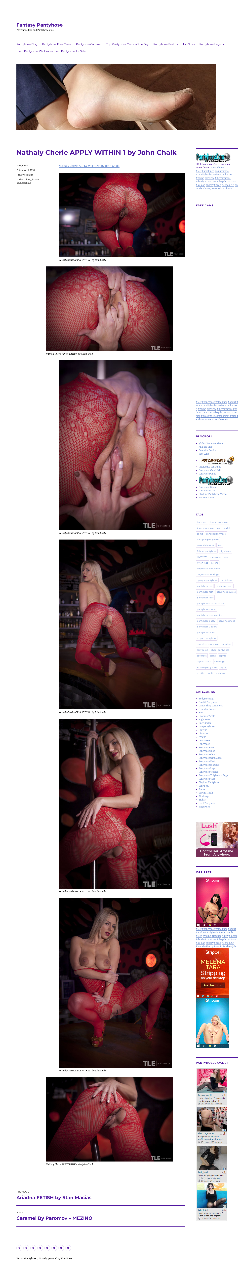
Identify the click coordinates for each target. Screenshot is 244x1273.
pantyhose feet (205, 591)
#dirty (218, 178)
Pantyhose (22, 165)
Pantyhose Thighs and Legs (213, 775)
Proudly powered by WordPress (55, 1258)
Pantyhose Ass (206, 747)
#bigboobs (206, 174)
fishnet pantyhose (206, 551)
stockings (219, 661)
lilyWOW (202, 557)
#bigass (226, 178)
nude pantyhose (219, 557)
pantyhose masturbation (210, 603)
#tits (220, 188)
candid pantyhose (216, 533)
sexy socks (202, 650)
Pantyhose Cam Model (210, 758)
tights (223, 667)
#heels (217, 185)
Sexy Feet (204, 785)
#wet (214, 188)
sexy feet (227, 644)
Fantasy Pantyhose (39, 25)
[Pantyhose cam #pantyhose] (216, 480)
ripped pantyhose (206, 638)
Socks (202, 789)
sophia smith (204, 661)
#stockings (208, 171)
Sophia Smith (206, 792)
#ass (233, 181)
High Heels (204, 719)
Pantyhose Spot (207, 490)
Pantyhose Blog (27, 44)
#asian (216, 174)
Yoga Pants (204, 806)
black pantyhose (219, 522)
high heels (225, 551)
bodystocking (23, 179)
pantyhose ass (204, 586)
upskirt (201, 673)
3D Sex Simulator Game (211, 443)
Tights (202, 799)
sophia (222, 655)
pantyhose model (206, 609)
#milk (223, 174)
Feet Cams (204, 453)
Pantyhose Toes (207, 778)
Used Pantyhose (207, 803)
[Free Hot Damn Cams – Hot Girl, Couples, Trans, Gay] (218, 460)
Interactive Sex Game (210, 466)
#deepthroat (223, 181)
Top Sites (189, 44)
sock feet (201, 655)
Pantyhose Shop (207, 487)
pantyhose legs (205, 597)
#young (200, 178)
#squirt (219, 171)
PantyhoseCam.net (89, 44)
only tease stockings (208, 574)
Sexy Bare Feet (206, 497)
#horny (207, 188)
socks (213, 655)
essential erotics (205, 545)
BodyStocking (206, 698)
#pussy (209, 185)
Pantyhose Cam (207, 754)
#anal (226, 171)
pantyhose (226, 580)
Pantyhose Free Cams (56, 44)
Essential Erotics (207, 450)
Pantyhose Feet (163, 44)
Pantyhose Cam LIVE (209, 470)
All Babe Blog (205, 446)
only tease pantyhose (208, 568)
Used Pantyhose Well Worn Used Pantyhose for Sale (51, 51)
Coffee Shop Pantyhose (211, 705)
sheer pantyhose (220, 650)
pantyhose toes (226, 620)
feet (220, 545)
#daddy (200, 181)
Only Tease (204, 740)
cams (200, 533)
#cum (213, 181)
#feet (199, 171)
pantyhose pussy (206, 620)
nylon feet (202, 562)
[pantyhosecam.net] (217, 1144)
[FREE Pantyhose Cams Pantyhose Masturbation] (217, 157)
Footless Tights (207, 716)
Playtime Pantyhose (209, 782)
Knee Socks (205, 723)
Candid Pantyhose (208, 702)
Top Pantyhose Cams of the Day (127, 44)
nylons (214, 562)
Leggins (203, 730)
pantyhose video (206, 632)
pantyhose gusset (226, 591)
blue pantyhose (205, 528)
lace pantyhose (206, 726)
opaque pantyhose (207, 580)
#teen (230, 174)
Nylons (202, 737)
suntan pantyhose (207, 667)
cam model (223, 528)
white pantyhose (217, 673)
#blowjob (228, 188)
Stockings (204, 796)
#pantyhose (217, 167)
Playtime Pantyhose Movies (213, 494)
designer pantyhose (208, 539)
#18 (198, 174)
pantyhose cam (224, 586)
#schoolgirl (228, 185)
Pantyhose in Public (209, 765)
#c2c (207, 181)
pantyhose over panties (209, 615)
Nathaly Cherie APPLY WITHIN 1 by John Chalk (89, 165)
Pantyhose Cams (207, 473)
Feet (201, 712)
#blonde (200, 946)
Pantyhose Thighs (208, 771)
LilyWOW (203, 733)
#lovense (209, 178)
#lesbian (200, 185)
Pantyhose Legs (210, 44)
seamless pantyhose (208, 644)
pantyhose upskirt (207, 626)
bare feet (202, 522)
